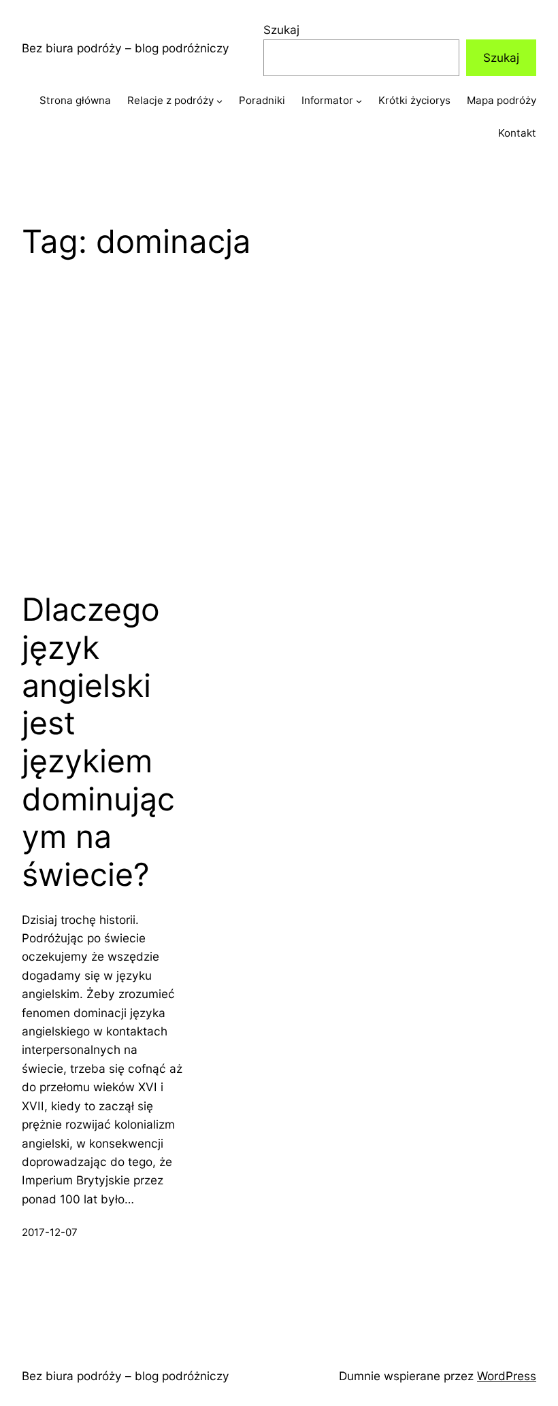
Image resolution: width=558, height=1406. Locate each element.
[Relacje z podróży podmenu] (219, 101)
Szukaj (281, 29)
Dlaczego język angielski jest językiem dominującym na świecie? (98, 742)
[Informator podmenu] (359, 101)
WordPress (506, 1376)
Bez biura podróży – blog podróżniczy (125, 48)
